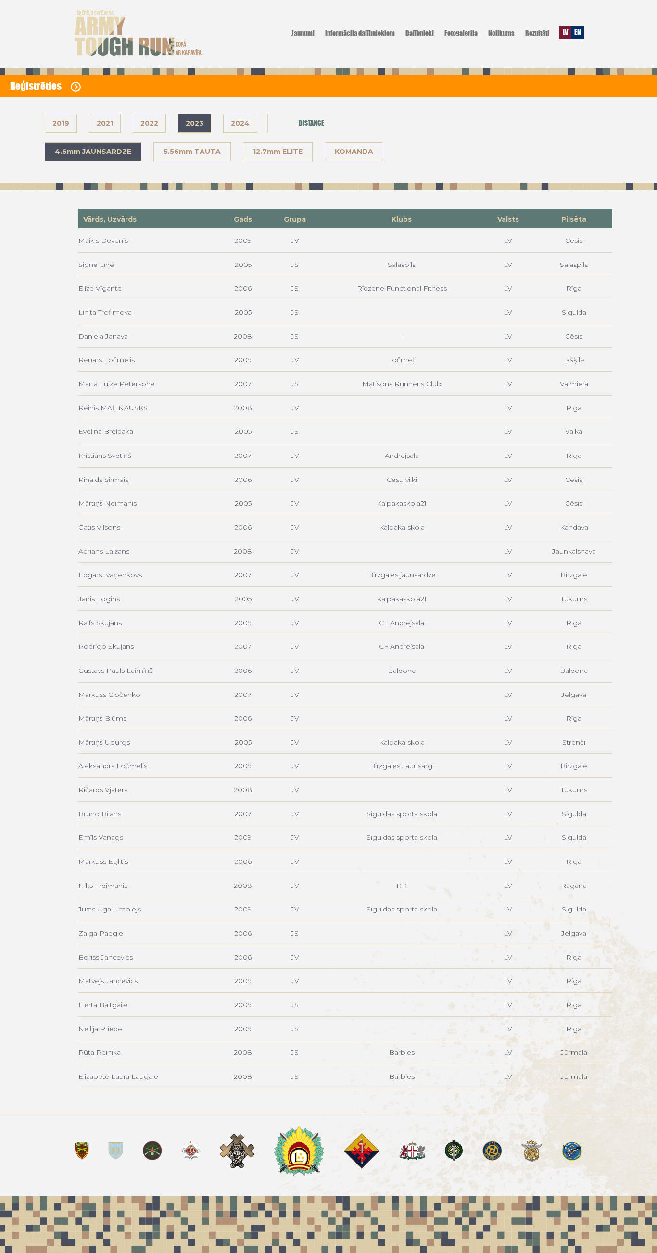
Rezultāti (537, 33)
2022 (149, 123)
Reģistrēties (36, 86)
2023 (194, 123)
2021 (105, 123)
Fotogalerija (461, 33)
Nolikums (501, 33)
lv (565, 32)
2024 (240, 123)
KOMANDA (354, 151)
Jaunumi (303, 33)
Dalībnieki (419, 33)
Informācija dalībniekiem (360, 33)
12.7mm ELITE (278, 151)
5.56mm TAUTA (192, 151)
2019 (60, 123)
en (577, 32)
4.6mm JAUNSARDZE (93, 151)
